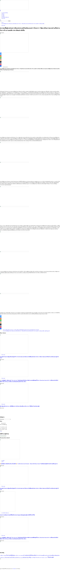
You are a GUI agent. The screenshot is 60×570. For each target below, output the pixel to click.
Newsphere (14, 568)
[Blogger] (30, 60)
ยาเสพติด (1, 557)
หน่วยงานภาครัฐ (27, 557)
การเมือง (4, 555)
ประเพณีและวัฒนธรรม (5, 17)
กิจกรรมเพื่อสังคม (10, 555)
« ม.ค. (1, 431)
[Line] (30, 57)
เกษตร (40, 557)
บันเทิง (48, 555)
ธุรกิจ (2, 461)
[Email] (30, 59)
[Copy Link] (30, 63)
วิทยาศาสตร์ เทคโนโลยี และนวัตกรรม (12, 557)
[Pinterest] (30, 64)
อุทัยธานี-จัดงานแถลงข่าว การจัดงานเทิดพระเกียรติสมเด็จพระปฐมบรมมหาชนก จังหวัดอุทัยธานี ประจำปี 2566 (21, 329)
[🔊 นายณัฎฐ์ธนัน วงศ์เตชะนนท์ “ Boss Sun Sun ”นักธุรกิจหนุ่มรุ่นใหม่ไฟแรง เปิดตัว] (14, 376)
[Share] (30, 66)
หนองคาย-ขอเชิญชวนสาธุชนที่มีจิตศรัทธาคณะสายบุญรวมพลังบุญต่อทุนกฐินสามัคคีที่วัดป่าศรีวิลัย (17, 514)
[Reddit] (30, 56)
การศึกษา (1, 555)
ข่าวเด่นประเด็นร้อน (5, 12)
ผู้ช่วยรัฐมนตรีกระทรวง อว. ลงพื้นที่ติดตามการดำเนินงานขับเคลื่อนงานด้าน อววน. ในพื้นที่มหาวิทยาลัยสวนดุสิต (19, 406)
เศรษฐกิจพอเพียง (46, 557)
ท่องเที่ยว (3, 460)
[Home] (0, 10)
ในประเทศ (3, 18)
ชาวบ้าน (39, 555)
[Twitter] (30, 54)
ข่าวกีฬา (16, 555)
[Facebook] (30, 53)
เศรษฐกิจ (43, 557)
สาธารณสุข (21, 557)
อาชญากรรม (35, 557)
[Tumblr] (30, 61)
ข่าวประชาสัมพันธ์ (20, 555)
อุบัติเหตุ (39, 557)
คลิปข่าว (36, 555)
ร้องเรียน (4, 557)
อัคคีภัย (31, 557)
